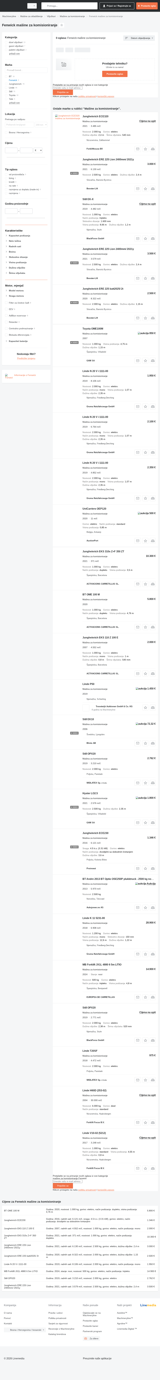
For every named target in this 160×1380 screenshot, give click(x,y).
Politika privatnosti (57, 1318)
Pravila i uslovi (55, 1313)
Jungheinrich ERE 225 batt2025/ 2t (102, 288)
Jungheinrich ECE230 (95, 833)
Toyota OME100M (92, 328)
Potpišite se (63, 92)
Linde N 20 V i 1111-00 (95, 371)
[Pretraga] (44, 6)
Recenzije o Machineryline (61, 1329)
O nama (8, 1313)
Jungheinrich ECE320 (95, 116)
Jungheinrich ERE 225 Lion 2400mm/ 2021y (108, 159)
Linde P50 (88, 684)
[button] (145, 149)
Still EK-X (88, 199)
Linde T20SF (90, 1051)
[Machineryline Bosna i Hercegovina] (13, 6)
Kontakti (8, 1323)
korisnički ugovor (106, 96)
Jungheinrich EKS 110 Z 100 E (100, 637)
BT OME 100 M (91, 594)
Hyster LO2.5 (90, 793)
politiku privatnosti (87, 96)
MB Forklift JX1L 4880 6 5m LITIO (101, 964)
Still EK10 (88, 719)
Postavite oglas (115, 74)
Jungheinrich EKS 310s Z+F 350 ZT (103, 551)
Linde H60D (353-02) (94, 1090)
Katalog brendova (57, 1334)
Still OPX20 (89, 753)
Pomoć (7, 1318)
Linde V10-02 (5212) (94, 1133)
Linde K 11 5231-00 (93, 918)
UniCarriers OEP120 (94, 508)
